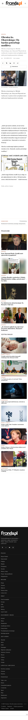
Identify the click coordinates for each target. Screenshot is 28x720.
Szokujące (3, 647)
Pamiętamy (3, 566)
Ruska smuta (4, 590)
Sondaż (3, 377)
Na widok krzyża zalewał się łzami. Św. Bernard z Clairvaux (12, 304)
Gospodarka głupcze (6, 685)
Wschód (3, 579)
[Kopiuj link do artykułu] (17, 63)
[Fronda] (14, 3)
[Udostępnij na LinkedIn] (10, 63)
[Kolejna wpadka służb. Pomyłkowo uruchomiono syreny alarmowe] (14, 414)
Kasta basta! (4, 559)
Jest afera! (5, 636)
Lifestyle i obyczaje (8, 665)
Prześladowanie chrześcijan (8, 630)
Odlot (2, 644)
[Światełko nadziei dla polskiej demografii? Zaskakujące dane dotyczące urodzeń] (14, 345)
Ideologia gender (5, 633)
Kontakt (12, 708)
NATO (2, 607)
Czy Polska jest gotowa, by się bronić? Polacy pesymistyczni (11, 379)
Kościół (3, 34)
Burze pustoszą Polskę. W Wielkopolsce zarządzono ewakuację (13, 470)
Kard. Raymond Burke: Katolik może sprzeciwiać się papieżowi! (12, 254)
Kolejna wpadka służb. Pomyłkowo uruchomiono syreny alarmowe (12, 425)
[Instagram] (13, 547)
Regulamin (9, 706)
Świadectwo (4, 623)
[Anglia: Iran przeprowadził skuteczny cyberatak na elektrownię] (14, 391)
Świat (3, 596)
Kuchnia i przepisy (5, 668)
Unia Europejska (5, 599)
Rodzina (3, 673)
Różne (2, 682)
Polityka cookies (5, 708)
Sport (2, 690)
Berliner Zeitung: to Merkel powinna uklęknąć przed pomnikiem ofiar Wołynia (13, 447)
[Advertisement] (14, 21)
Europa (3, 602)
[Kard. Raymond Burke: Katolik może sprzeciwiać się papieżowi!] (14, 242)
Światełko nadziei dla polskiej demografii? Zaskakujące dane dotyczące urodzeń (11, 357)
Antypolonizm (4, 576)
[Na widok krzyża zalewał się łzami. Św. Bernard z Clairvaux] (14, 291)
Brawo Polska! (4, 556)
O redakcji (3, 706)
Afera (2, 642)
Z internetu (3, 687)
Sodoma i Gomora (5, 652)
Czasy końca (4, 628)
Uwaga (2, 662)
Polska (3, 553)
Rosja (2, 583)
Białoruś (3, 588)
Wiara (2, 621)
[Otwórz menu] (2, 3)
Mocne (2, 654)
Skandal (3, 640)
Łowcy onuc (4, 593)
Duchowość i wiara (7, 615)
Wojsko (3, 564)
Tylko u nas (4, 680)
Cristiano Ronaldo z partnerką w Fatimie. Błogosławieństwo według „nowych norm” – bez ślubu (13, 279)
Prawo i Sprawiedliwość (6, 574)
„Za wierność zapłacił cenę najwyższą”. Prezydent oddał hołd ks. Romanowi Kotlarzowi (12, 328)
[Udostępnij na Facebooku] (2, 63)
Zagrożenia (4, 400)
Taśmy (2, 659)
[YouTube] (9, 547)
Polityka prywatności (18, 706)
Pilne (2, 692)
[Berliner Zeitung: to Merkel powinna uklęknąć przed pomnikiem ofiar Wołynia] (14, 436)
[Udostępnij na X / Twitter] (6, 63)
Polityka (3, 561)
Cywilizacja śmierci (5, 625)
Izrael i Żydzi (4, 611)
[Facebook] (6, 547)
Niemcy (3, 445)
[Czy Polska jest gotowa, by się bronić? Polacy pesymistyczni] (14, 368)
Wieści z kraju (5, 354)
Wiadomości (4, 695)
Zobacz (3, 657)
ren (2, 58)
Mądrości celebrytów (6, 649)
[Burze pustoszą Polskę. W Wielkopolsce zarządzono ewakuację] (14, 459)
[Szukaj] (25, 3)
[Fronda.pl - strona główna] (14, 533)
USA (2, 604)
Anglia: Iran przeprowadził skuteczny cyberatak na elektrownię (13, 402)
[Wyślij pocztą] (14, 63)
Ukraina (3, 585)
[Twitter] (2, 547)
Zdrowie (3, 671)
